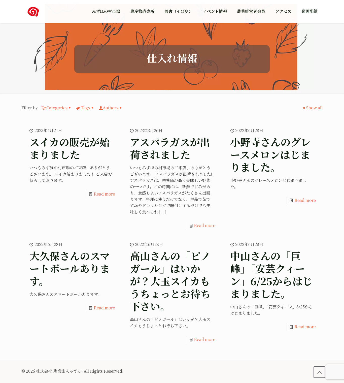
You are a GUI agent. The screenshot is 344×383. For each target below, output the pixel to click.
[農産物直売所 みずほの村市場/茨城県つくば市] (33, 11)
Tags (85, 108)
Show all (314, 108)
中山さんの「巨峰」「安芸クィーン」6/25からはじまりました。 (271, 274)
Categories (56, 108)
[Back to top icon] (319, 372)
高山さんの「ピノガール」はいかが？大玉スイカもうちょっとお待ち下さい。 (170, 280)
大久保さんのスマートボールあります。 (69, 268)
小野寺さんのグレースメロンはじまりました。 (270, 154)
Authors (110, 108)
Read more (104, 194)
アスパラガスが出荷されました (170, 148)
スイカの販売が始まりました (69, 148)
